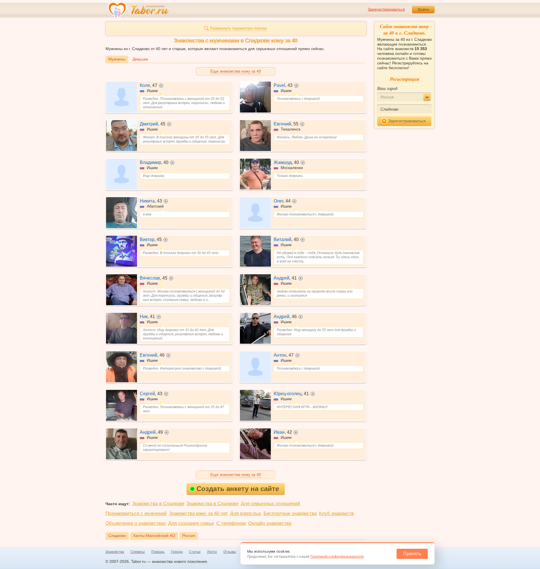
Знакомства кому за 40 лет (198, 513)
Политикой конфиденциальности (337, 557)
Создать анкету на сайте (238, 488)
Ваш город (387, 88)
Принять (412, 553)
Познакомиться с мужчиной (136, 513)
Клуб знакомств (336, 513)
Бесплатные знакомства (290, 513)
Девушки (140, 59)
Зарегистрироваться (386, 9)
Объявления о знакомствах (135, 523)
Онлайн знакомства (269, 523)
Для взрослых (245, 513)
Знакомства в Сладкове (158, 503)
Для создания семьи (191, 523)
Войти (423, 9)
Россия (188, 535)
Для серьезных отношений (270, 503)
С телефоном (231, 523)
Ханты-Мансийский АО (154, 535)
